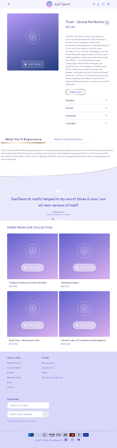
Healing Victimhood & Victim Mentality (28, 282)
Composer (71, 115)
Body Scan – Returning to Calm (24, 340)
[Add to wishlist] (107, 23)
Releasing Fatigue (70, 282)
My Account (48, 363)
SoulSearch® (56, 440)
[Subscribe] (46, 414)
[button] (8, 4)
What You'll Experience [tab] (23, 139)
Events (10, 372)
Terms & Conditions (52, 377)
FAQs (44, 372)
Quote (10, 387)
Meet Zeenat (14, 363)
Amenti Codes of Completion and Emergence (83, 340)
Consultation (14, 368)
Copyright (70, 123)
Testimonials (14, 377)
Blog (9, 382)
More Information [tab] (68, 139)
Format (69, 108)
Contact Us (48, 368)
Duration (70, 100)
